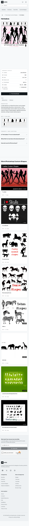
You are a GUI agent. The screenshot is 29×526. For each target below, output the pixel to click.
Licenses (3, 506)
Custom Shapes (23, 9)
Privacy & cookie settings (14, 517)
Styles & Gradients (5, 485)
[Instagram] (10, 470)
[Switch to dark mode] (22, 2)
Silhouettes (4, 100)
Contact (3, 496)
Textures (17, 479)
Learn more (5, 88)
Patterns (9, 9)
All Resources (18, 485)
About (2, 493)
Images (16, 477)
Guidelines (3, 502)
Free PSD (15, 9)
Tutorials (17, 481)
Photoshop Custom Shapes (11, 15)
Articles (17, 483)
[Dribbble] (14, 470)
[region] (14, 34)
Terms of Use (4, 508)
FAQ (2, 500)
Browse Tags (18, 487)
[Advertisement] (14, 57)
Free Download (15, 93)
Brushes (4, 9)
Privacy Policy (4, 504)
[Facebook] (2, 470)
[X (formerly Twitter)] (6, 470)
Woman (11, 100)
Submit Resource (4, 498)
